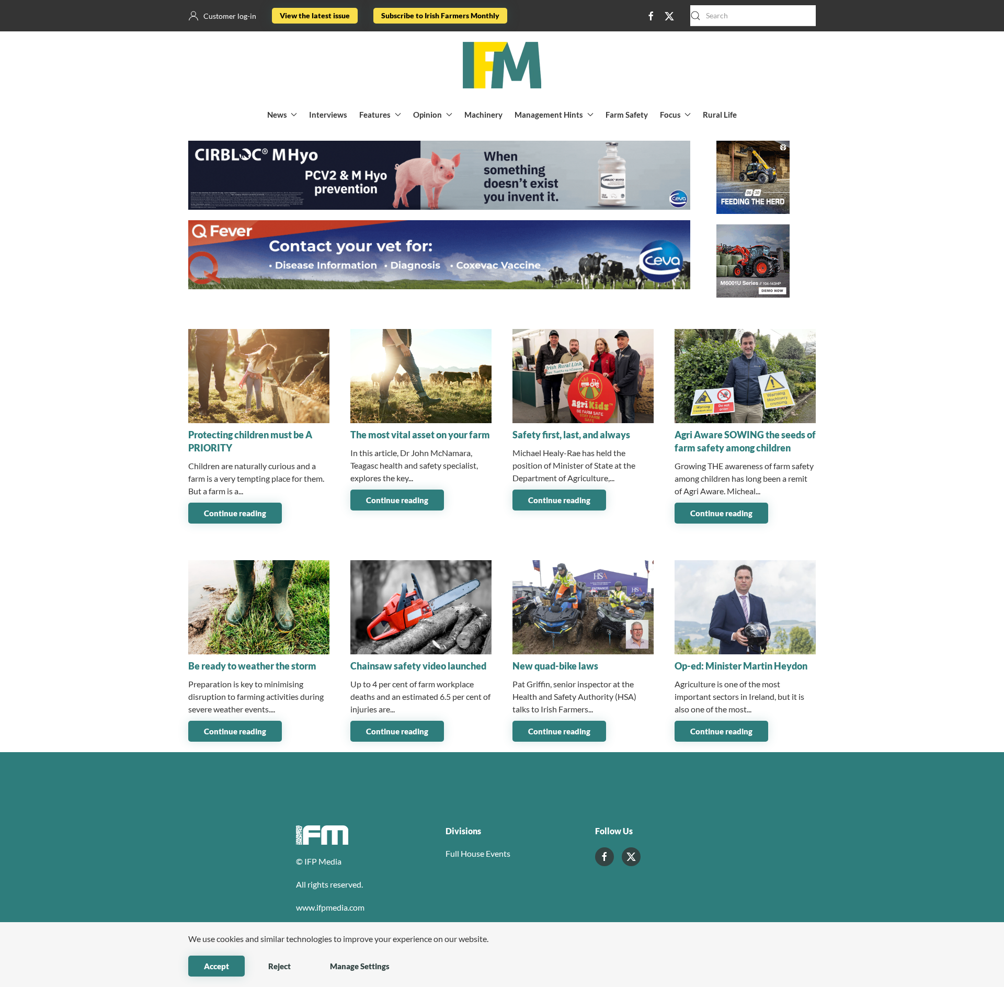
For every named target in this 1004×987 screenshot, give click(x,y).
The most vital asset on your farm (420, 434)
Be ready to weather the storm (252, 666)
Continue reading (235, 513)
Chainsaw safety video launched (418, 666)
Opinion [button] (427, 114)
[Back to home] (502, 65)
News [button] (277, 114)
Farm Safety (627, 114)
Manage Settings (360, 966)
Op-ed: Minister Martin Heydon (741, 666)
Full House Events (478, 853)
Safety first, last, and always (571, 434)
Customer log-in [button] (229, 16)
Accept (216, 966)
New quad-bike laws (555, 666)
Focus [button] (670, 114)
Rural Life (720, 114)
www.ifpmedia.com (330, 907)
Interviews (328, 114)
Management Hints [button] (549, 114)
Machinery (483, 114)
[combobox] (753, 15)
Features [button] (375, 114)
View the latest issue (315, 15)
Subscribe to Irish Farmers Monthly (440, 15)
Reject (279, 966)
